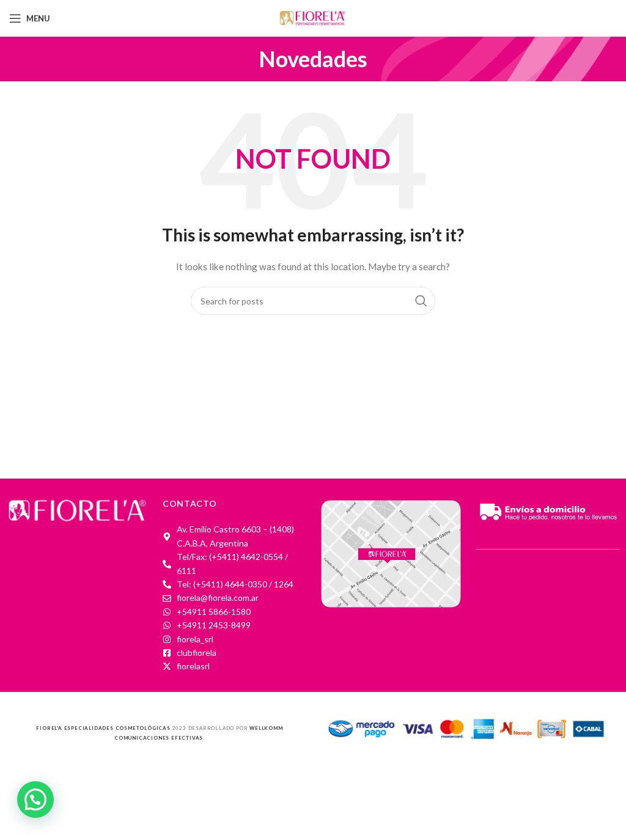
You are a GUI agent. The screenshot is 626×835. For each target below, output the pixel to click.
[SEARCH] (421, 301)
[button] (35, 799)
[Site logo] (313, 17)
